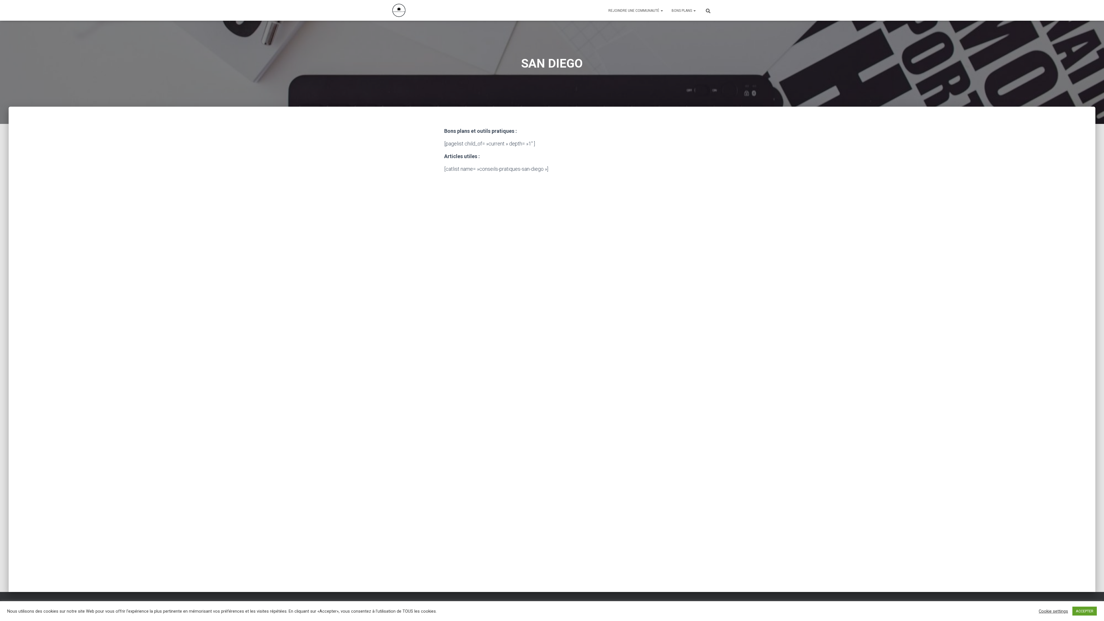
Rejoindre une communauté (634, 11)
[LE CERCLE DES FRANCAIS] (399, 10)
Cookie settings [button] (1053, 611)
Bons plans (682, 11)
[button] (661, 11)
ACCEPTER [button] (1084, 611)
